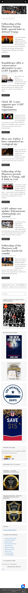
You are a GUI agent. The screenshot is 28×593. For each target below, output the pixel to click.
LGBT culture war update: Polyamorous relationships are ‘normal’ (13, 212)
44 (11, 286)
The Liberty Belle (9, 553)
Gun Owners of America (10, 543)
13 (6, 286)
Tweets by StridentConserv (9, 530)
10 (19, 284)
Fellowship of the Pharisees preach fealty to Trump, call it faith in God (13, 175)
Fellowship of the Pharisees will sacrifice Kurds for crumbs (12, 249)
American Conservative (10, 538)
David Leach (5, 34)
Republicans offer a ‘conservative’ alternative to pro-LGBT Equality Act (12, 66)
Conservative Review (10, 540)
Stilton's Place (8, 551)
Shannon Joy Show (9, 549)
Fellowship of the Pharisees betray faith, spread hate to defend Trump (13, 28)
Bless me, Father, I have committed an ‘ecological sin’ (12, 141)
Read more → (6, 56)
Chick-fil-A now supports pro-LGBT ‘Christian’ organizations (13, 105)
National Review (9, 545)
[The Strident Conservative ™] (14, 9)
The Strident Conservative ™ (16, 590)
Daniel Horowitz (8, 542)
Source (3, 569)
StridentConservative (7, 328)
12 (3, 286)
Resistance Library (9, 547)
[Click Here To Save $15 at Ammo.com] (12, 440)
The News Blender (9, 554)
